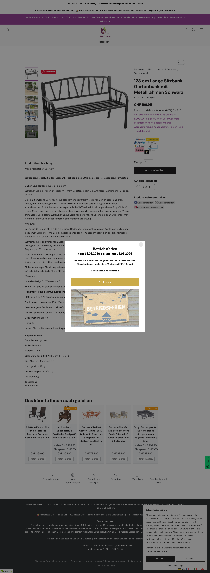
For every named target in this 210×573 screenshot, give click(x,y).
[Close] (141, 244)
